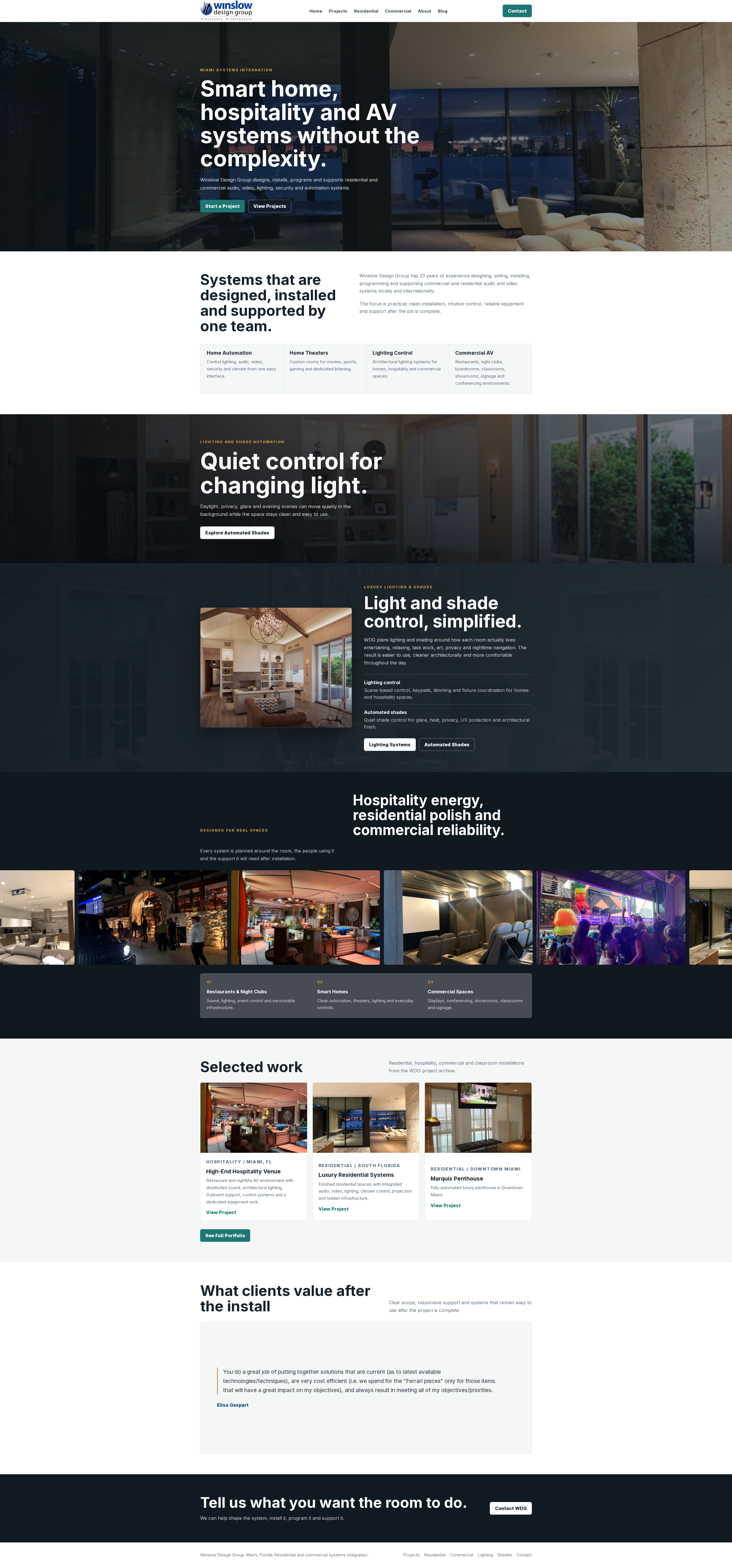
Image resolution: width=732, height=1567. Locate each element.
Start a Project (222, 206)
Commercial (398, 11)
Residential (366, 11)
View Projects (269, 206)
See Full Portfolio (225, 1235)
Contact (517, 11)
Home (315, 11)
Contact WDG (511, 1508)
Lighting (485, 1554)
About (424, 11)
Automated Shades (447, 744)
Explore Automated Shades (237, 533)
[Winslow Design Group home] (227, 11)
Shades (505, 1554)
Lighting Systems (390, 744)
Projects (338, 11)
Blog (442, 11)
